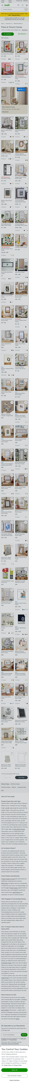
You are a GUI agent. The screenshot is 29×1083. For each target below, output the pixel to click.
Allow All (14, 1070)
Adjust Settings (14, 1080)
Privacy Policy (18, 1065)
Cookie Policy (7, 1065)
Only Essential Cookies (15, 1076)
